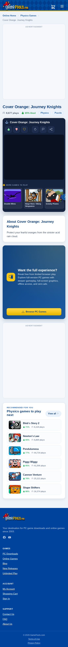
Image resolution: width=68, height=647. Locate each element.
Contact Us (8, 614)
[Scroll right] (65, 197)
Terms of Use (34, 639)
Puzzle (58, 113)
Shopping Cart (10, 593)
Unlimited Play (10, 573)
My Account (9, 589)
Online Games (10, 558)
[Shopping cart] (53, 7)
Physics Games (28, 15)
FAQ (5, 619)
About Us (7, 624)
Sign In (6, 598)
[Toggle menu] (62, 7)
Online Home (9, 15)
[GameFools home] (16, 6)
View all (52, 413)
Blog (5, 563)
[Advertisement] (34, 63)
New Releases (10, 568)
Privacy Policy (34, 643)
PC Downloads (10, 553)
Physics (45, 113)
